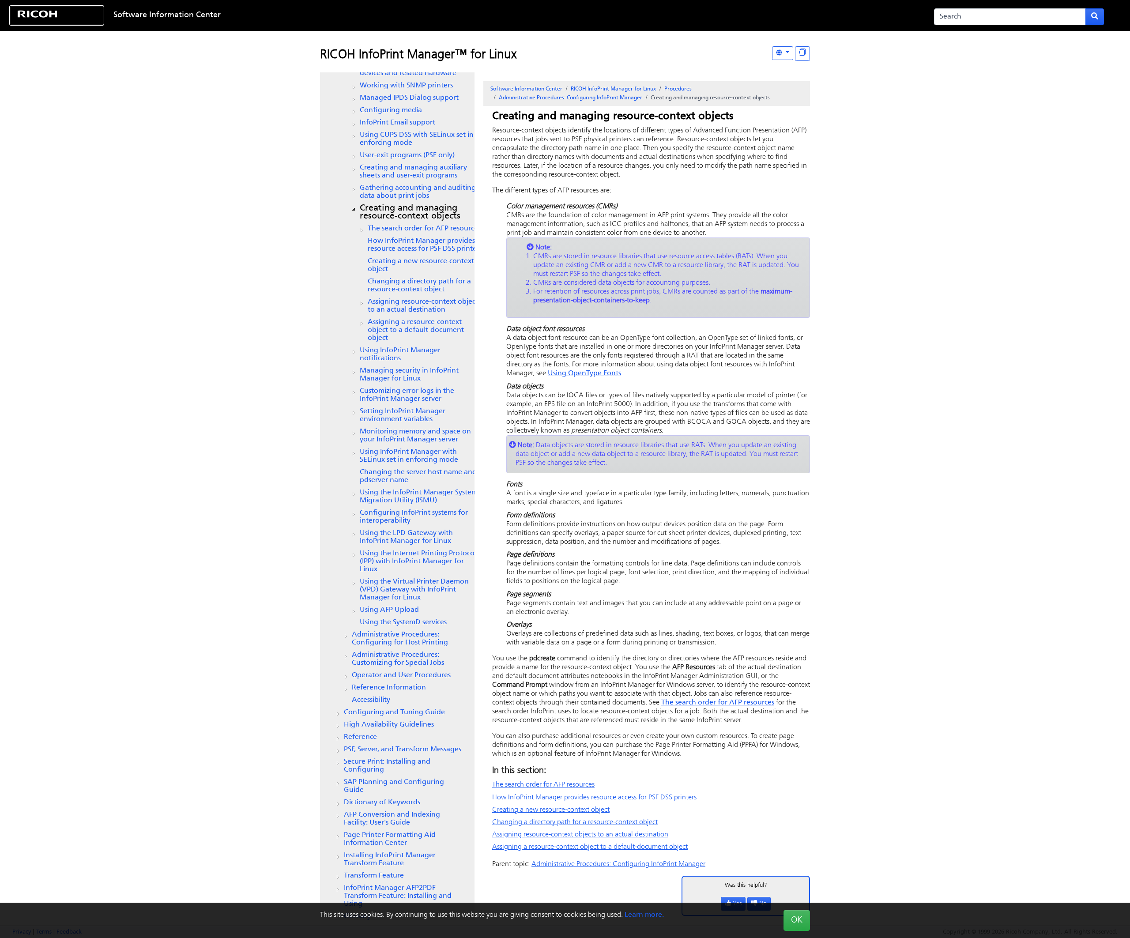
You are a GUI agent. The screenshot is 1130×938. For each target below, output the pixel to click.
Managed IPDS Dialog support (409, 98)
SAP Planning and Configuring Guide (394, 786)
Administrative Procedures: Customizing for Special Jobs (398, 659)
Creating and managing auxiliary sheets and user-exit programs (413, 171)
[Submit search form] (1094, 16)
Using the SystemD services (403, 622)
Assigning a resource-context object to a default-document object (416, 330)
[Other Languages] (782, 53)
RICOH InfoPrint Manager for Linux (613, 89)
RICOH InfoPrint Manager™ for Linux (418, 55)
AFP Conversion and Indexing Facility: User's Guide (392, 818)
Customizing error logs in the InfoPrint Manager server (407, 395)
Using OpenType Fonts (584, 373)
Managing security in (409, 374)
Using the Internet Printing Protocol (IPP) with (418, 561)
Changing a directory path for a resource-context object (419, 285)
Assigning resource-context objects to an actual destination (424, 305)
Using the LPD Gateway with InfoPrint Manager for (406, 537)
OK (796, 920)
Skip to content (516, 15)
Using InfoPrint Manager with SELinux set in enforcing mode (409, 455)
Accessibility (371, 700)
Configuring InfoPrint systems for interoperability (414, 516)
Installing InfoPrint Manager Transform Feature (390, 859)
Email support (397, 122)
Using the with (414, 589)
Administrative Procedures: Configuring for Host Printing (400, 638)
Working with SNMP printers (406, 85)
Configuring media (391, 110)
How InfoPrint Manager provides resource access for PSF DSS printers (425, 244)
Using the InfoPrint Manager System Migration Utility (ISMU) (419, 496)
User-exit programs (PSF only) (407, 155)
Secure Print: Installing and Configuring (387, 765)
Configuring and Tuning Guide (394, 712)
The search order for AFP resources (424, 228)
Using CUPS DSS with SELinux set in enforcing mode (417, 139)
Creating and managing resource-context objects (410, 212)
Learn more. (644, 915)
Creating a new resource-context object (421, 265)
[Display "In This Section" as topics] (802, 53)
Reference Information (389, 687)
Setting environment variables (402, 415)
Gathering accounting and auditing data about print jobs (418, 192)
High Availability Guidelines (389, 724)
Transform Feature (374, 875)
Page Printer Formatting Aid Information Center (390, 839)
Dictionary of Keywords (382, 802)
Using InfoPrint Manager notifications (400, 354)
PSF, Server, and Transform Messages (402, 749)
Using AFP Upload (389, 610)
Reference (360, 737)
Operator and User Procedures (401, 675)
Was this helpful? (746, 885)
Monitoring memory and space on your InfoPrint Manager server (415, 435)
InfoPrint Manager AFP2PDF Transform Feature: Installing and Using (398, 896)
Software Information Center (167, 15)
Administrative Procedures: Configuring (570, 98)
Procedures (678, 89)
